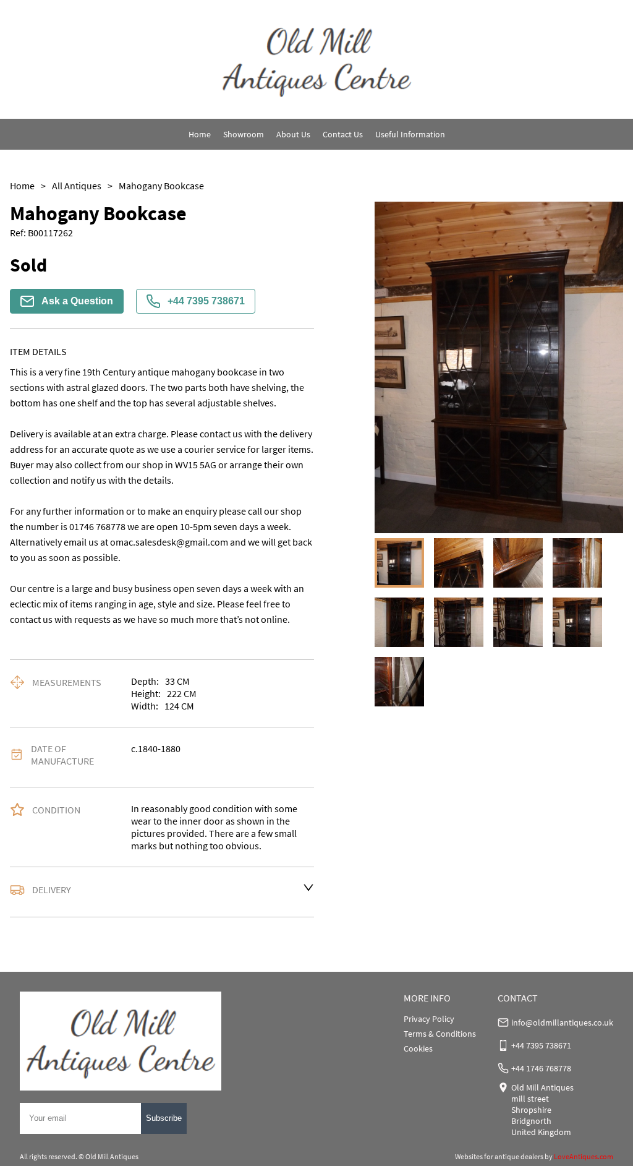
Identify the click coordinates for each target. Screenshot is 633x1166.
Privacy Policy (429, 1018)
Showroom (243, 134)
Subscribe (164, 1118)
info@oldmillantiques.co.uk (562, 1022)
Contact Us (343, 134)
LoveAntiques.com (583, 1156)
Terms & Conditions (440, 1033)
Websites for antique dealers (499, 1156)
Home (200, 134)
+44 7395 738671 (206, 301)
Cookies (418, 1048)
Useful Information (410, 134)
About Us (293, 134)
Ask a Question (77, 301)
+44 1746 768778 (541, 1068)
